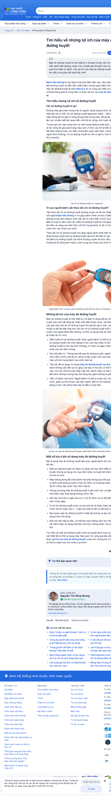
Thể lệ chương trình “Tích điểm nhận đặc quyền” (15, 759)
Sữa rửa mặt (92, 17)
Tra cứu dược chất (79, 698)
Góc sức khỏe (23, 30)
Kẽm (45, 17)
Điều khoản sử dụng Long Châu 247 (16, 766)
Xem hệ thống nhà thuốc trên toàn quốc (40, 676)
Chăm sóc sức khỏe (80, 620)
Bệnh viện (75, 711)
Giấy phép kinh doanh (14, 698)
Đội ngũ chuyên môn (80, 715)
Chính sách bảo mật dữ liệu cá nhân (18, 738)
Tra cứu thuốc (77, 694)
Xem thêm (62, 580)
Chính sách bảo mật (13, 724)
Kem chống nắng (61, 17)
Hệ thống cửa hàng (13, 694)
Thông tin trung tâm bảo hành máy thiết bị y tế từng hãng (17, 752)
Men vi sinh (104, 17)
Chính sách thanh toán (14, 728)
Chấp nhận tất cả (91, 782)
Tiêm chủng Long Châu (48, 715)
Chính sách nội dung (13, 711)
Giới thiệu (8, 689)
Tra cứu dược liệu (78, 702)
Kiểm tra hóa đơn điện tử (15, 733)
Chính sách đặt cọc (13, 707)
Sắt (50, 17)
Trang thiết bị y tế (45, 707)
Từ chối (91, 789)
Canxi (28, 17)
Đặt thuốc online (44, 711)
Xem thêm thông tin (57, 613)
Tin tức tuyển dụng (79, 720)
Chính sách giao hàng (14, 720)
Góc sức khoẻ (77, 689)
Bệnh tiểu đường (62, 620)
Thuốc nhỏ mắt (77, 17)
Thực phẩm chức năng (47, 689)
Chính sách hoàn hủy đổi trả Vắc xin (17, 745)
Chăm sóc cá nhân (45, 702)
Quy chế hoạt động (13, 702)
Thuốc (40, 698)
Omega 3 (37, 17)
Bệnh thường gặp (78, 707)
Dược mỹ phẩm (44, 694)
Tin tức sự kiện (77, 724)
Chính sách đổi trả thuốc (15, 715)
